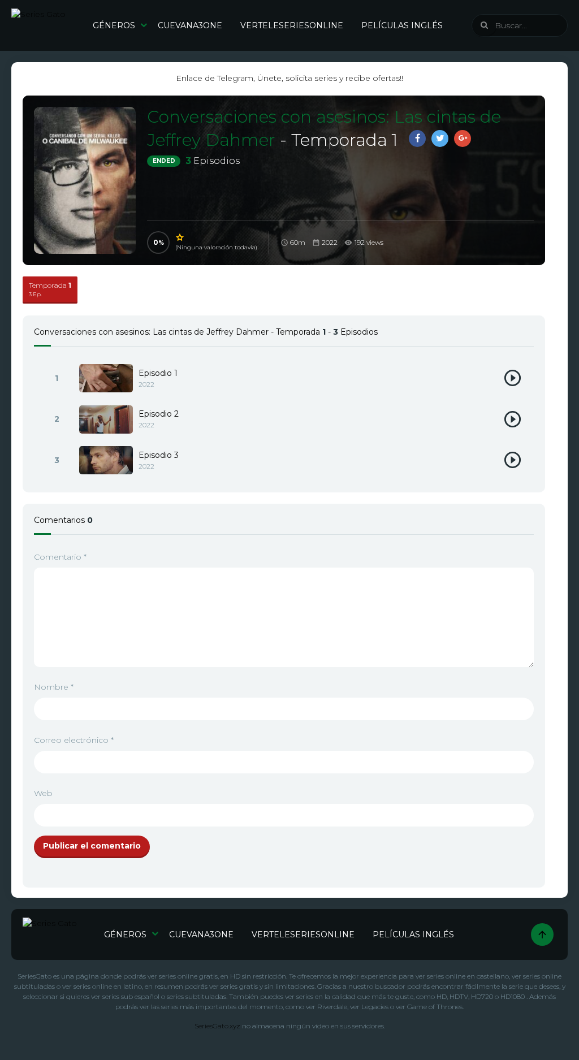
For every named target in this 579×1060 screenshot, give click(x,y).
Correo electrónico (74, 740)
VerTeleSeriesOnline (291, 25)
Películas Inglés (402, 25)
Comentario (60, 557)
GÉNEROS (114, 25)
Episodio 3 (159, 455)
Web (43, 793)
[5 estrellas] (180, 237)
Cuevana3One (190, 25)
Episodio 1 (158, 373)
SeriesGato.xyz (217, 1026)
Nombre (54, 687)
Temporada (50, 289)
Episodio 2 (159, 414)
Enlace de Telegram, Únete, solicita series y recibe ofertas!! (289, 78)
